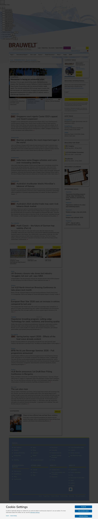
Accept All (83, 506)
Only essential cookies (83, 511)
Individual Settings (83, 516)
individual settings (35, 512)
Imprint (7, 515)
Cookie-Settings (13, 515)
